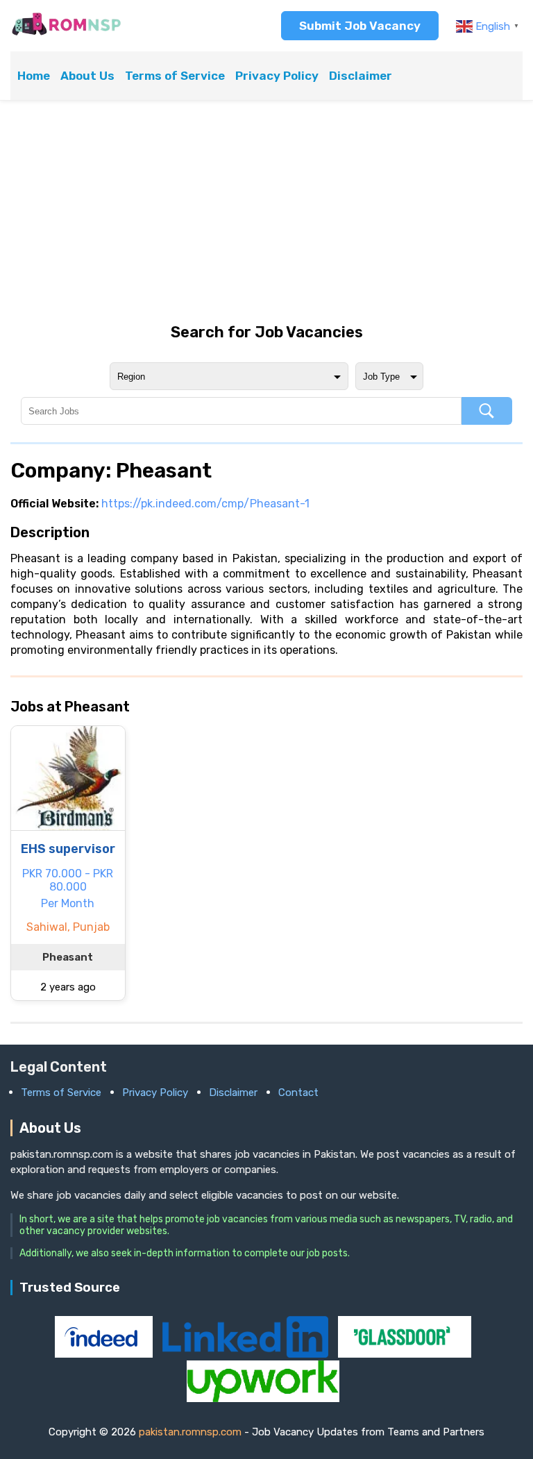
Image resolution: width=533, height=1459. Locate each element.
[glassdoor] (404, 1353)
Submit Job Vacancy (360, 26)
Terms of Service (175, 76)
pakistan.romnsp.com (190, 1432)
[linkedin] (246, 1353)
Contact (298, 1092)
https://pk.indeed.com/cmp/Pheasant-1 (205, 503)
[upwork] (263, 1398)
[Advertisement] (266, 212)
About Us (87, 76)
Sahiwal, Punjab (68, 927)
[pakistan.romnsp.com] (66, 34)
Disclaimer (360, 76)
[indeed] (105, 1353)
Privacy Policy (277, 76)
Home (33, 76)
